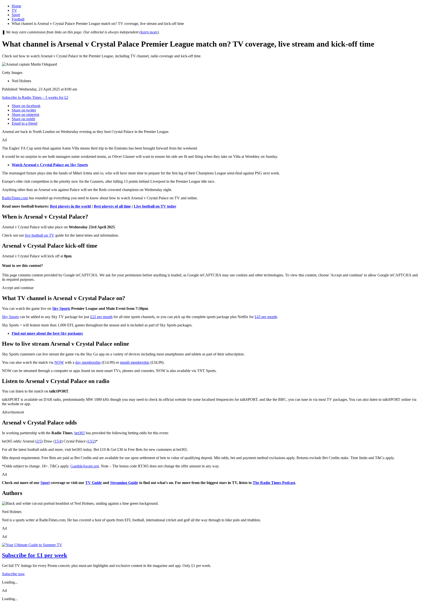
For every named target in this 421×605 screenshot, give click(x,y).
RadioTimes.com (15, 198)
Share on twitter (24, 110)
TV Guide (93, 483)
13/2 (91, 441)
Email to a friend (24, 123)
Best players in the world (70, 206)
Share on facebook (26, 106)
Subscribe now (13, 574)
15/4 (58, 441)
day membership (88, 362)
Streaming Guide (124, 483)
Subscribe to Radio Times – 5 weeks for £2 (35, 97)
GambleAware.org (84, 466)
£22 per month (101, 317)
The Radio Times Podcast (274, 483)
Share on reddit (23, 119)
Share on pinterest (25, 114)
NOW (59, 362)
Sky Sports (61, 308)
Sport (16, 15)
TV (14, 10)
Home (16, 6)
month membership (134, 362)
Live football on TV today (155, 206)
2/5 (39, 441)
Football (18, 19)
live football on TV (39, 235)
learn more (149, 32)
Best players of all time (112, 206)
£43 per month (266, 317)
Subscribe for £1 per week (34, 555)
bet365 (79, 433)
